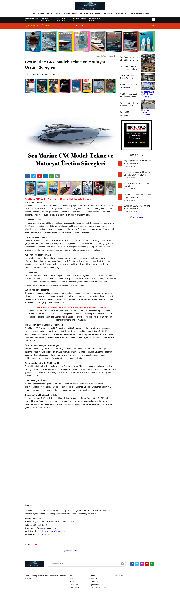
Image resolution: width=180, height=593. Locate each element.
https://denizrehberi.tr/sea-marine (51, 531)
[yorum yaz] (57, 176)
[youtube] (147, 564)
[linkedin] (39, 176)
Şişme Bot (107, 13)
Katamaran (95, 13)
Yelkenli (66, 13)
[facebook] (27, 176)
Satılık (49, 13)
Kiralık (41, 13)
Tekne (57, 13)
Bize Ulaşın (118, 575)
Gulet (74, 13)
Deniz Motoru (121, 13)
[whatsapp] (152, 564)
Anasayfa (28, 56)
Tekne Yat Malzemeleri (140, 13)
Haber (33, 13)
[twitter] (33, 176)
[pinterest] (45, 176)
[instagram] (142, 564)
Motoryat (84, 13)
